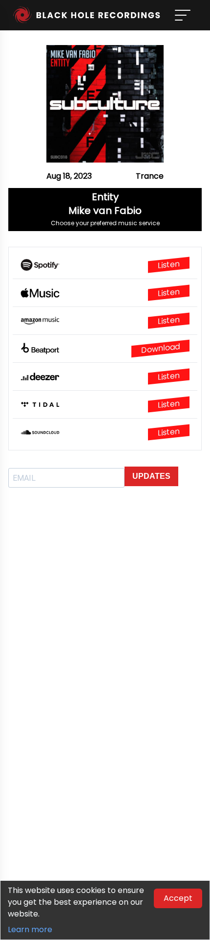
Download (160, 348)
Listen (169, 265)
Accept (178, 898)
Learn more (30, 929)
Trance (150, 176)
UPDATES (151, 476)
